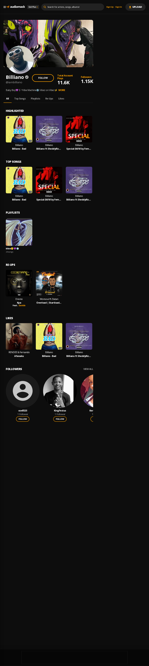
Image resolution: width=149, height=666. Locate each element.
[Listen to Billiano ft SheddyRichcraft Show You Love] (49, 129)
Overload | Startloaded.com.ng (49, 302)
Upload (137, 6)
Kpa (19, 302)
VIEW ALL (88, 369)
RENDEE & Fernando (19, 352)
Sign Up (110, 7)
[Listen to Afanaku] (19, 336)
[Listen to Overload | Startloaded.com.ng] (49, 283)
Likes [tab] (61, 98)
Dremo (19, 299)
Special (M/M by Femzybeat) (79, 148)
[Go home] (15, 7)
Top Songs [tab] (20, 98)
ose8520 (22, 410)
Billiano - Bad (19, 148)
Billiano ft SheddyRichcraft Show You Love (49, 148)
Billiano (19, 145)
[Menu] (4, 7)
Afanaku (19, 356)
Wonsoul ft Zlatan (49, 299)
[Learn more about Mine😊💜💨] (19, 232)
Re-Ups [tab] (49, 98)
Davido (22, 305)
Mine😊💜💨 (12, 248)
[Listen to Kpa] (19, 283)
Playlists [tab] (35, 98)
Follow (43, 77)
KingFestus (60, 410)
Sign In (118, 7)
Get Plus (33, 7)
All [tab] (7, 98)
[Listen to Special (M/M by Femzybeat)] (79, 129)
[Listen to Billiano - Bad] (19, 129)
